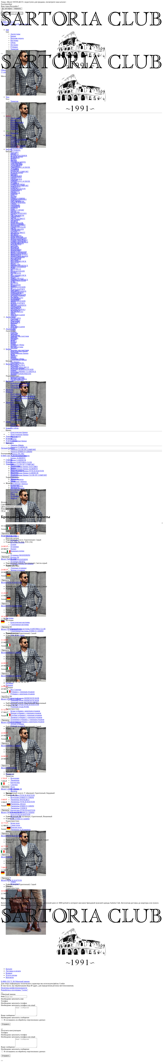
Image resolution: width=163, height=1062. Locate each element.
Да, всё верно (7, 9)
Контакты (10, 443)
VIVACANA (16, 306)
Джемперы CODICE (19, 808)
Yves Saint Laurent (18, 327)
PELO (13, 263)
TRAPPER (15, 300)
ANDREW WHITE (18, 146)
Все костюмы (16, 387)
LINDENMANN (17, 229)
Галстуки (14, 319)
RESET (13, 272)
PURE (13, 268)
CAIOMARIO (16, 163)
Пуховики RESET (18, 562)
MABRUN (15, 234)
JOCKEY (14, 221)
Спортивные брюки (19, 441)
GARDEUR (15, 193)
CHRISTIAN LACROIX (20, 181)
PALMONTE (16, 273)
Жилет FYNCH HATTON (11, 582)
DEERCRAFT (16, 176)
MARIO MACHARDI (19, 242)
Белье (13, 340)
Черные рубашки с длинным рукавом (26, 713)
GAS (12, 195)
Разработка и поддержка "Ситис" (14, 990)
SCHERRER (16, 285)
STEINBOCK (16, 293)
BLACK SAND (17, 157)
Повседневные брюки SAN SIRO (24, 467)
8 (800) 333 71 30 (8, 456)
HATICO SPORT (17, 210)
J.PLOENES (15, 216)
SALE (8, 116)
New (7, 131)
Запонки (14, 348)
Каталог (9, 969)
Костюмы (14, 40)
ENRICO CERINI (18, 184)
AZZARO (14, 152)
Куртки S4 (15, 557)
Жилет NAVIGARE (9, 536)
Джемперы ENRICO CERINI (22, 806)
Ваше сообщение (8, 1015)
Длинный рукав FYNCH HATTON (25, 705)
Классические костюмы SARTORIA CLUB (28, 629)
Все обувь (14, 428)
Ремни (13, 330)
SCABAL (14, 283)
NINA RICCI (16, 269)
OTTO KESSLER (18, 271)
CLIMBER (15, 169)
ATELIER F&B (17, 148)
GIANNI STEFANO (19, 213)
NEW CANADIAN (18, 267)
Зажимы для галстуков (20, 336)
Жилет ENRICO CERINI (11, 653)
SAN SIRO (15, 276)
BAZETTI (15, 154)
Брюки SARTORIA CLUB (21, 462)
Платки (14, 332)
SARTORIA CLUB (18, 281)
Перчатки (14, 338)
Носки (13, 343)
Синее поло (15, 825)
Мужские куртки (17, 368)
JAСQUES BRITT (18, 219)
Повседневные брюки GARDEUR (24, 473)
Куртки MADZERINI (19, 559)
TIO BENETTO (17, 312)
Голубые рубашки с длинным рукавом (26, 715)
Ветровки (14, 366)
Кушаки (14, 328)
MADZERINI (16, 236)
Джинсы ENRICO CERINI (21, 452)
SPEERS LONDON (18, 291)
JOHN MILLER (17, 223)
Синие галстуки (17, 380)
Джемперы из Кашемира (21, 830)
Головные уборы (17, 345)
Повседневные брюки (19, 434)
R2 (12, 270)
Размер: (9, 542)
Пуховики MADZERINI (20, 555)
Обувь (13, 43)
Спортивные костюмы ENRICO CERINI (27, 631)
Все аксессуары (17, 347)
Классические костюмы (20, 622)
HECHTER (15, 212)
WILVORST (15, 308)
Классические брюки (19, 432)
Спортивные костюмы (20, 625)
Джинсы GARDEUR (19, 447)
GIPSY (13, 204)
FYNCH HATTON (18, 203)
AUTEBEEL (16, 150)
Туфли (13, 882)
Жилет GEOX (6, 857)
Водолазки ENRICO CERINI (22, 797)
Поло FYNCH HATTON (20, 815)
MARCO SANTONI (19, 238)
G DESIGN (15, 191)
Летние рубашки (17, 724)
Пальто (13, 549)
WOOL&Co (15, 311)
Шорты (13, 439)
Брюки (13, 36)
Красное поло (16, 827)
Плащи (13, 544)
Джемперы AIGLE (18, 804)
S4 (12, 274)
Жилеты (14, 791)
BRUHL (14, 161)
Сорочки (14, 785)
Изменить (17, 9)
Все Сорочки (16, 690)
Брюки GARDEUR (18, 460)
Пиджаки (14, 45)
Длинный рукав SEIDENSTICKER (25, 700)
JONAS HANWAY (18, 225)
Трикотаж (14, 49)
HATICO (14, 208)
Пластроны (15, 321)
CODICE (14, 174)
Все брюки (15, 362)
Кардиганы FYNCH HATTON (23, 810)
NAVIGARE (16, 251)
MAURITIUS (16, 244)
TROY (13, 302)
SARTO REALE (17, 278)
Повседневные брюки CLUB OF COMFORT (29, 475)
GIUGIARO (15, 206)
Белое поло (15, 823)
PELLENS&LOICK (18, 261)
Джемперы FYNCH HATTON (23, 802)
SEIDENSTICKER (18, 301)
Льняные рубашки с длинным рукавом (26, 717)
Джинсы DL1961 (17, 454)
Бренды (9, 135)
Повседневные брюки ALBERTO (24, 469)
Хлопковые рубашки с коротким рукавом (27, 722)
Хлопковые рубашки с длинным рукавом (27, 720)
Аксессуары (15, 34)
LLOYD (14, 231)
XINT (13, 313)
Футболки (15, 415)
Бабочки (14, 323)
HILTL (13, 214)
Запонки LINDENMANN (21, 374)
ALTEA (14, 144)
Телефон (4, 1001)
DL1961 (14, 182)
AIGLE (13, 137)
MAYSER (14, 246)
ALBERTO (15, 142)
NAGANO (15, 249)
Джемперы (15, 780)
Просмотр (5, 533)
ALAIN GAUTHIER (19, 139)
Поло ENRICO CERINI (20, 819)
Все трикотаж (16, 420)
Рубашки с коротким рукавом (23, 694)
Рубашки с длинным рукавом (22, 692)
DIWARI (14, 180)
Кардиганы (15, 782)
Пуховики (15, 547)
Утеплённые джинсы (19, 484)
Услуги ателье (11, 441)
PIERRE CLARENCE (19, 266)
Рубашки (14, 47)
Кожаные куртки (17, 551)
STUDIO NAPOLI (18, 296)
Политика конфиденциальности (14, 988)
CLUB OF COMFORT (20, 172)
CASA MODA (16, 165)
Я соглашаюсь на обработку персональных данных (24, 1020)
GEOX (13, 197)
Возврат (9, 439)
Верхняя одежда (17, 38)
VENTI (13, 304)
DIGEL (13, 178)
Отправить (6, 1024)
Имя (2, 996)
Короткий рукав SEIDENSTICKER (25, 698)
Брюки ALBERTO (18, 458)
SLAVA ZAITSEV (18, 303)
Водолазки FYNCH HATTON (23, 795)
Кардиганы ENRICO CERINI (22, 812)
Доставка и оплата (13, 436)
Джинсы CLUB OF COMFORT (23, 449)
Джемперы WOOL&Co (20, 800)
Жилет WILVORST (9, 768)
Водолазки (15, 778)
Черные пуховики (18, 570)
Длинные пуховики (18, 568)
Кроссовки (15, 426)
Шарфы (14, 325)
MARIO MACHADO (19, 240)
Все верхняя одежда (19, 379)
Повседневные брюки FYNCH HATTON (27, 471)
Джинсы (14, 355)
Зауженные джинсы (19, 482)
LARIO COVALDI (18, 227)
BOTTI (13, 159)
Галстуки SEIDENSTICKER (22, 369)
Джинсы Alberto (17, 445)
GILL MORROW (17, 201)
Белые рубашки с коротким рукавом (25, 711)
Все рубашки (16, 400)
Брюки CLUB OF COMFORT (22, 464)
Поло (13, 787)
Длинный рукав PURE (20, 707)
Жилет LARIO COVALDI (11, 789)
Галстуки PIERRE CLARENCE (23, 372)
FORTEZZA (15, 187)
